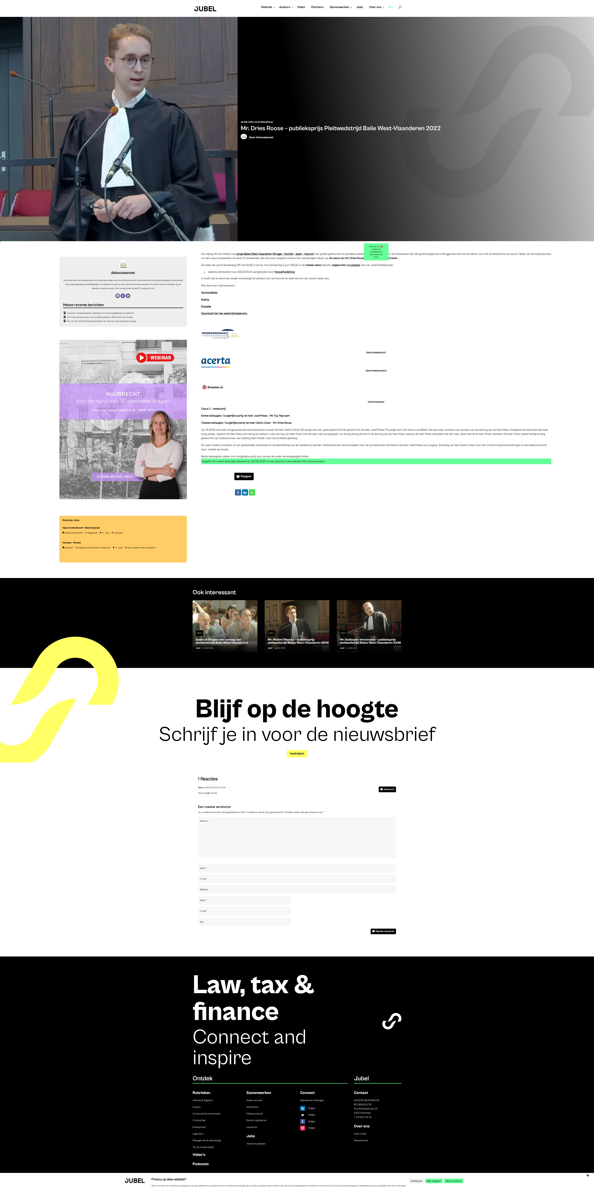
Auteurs (284, 7)
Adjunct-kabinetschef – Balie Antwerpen (81, 528)
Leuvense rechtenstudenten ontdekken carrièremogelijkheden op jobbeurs (100, 313)
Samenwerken (339, 7)
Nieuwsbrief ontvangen (312, 1100)
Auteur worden (254, 1100)
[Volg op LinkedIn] (302, 1108)
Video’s (199, 1154)
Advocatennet (264, 137)
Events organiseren (256, 1120)
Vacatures (251, 1127)
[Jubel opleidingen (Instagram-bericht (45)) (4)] (123, 498)
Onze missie (360, 1133)
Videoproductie (254, 1113)
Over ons (375, 7)
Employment (199, 1127)
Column (197, 1107)
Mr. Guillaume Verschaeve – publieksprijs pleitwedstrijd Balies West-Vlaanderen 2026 (369, 626)
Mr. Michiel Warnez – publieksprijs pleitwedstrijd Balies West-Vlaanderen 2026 (297, 626)
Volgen (311, 1108)
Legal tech (198, 1133)
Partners (317, 7)
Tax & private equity (203, 1147)
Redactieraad (361, 1140)
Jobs (359, 7)
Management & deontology (207, 1140)
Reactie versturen (385, 931)
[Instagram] (123, 295)
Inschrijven (297, 753)
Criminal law (199, 1120)
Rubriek (266, 7)
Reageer (246, 476)
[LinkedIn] (117, 295)
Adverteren (252, 1107)
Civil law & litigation (203, 1100)
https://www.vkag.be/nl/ (376, 352)
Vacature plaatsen (255, 1143)
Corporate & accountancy (206, 1113)
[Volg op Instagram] (302, 1128)
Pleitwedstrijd (264, 122)
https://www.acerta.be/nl (376, 370)
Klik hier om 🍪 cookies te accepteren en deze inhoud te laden (376, 251)
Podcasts (201, 1164)
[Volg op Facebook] (302, 1121)
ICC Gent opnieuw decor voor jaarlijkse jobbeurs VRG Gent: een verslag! (100, 317)
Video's (199, 633)
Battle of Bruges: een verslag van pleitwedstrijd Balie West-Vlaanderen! (225, 626)
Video (301, 7)
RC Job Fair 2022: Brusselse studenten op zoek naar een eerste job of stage (101, 321)
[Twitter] (128, 295)
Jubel (198, 648)
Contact (361, 1093)
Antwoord (389, 789)
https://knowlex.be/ (376, 402)
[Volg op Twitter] (302, 1115)
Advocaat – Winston (71, 542)
